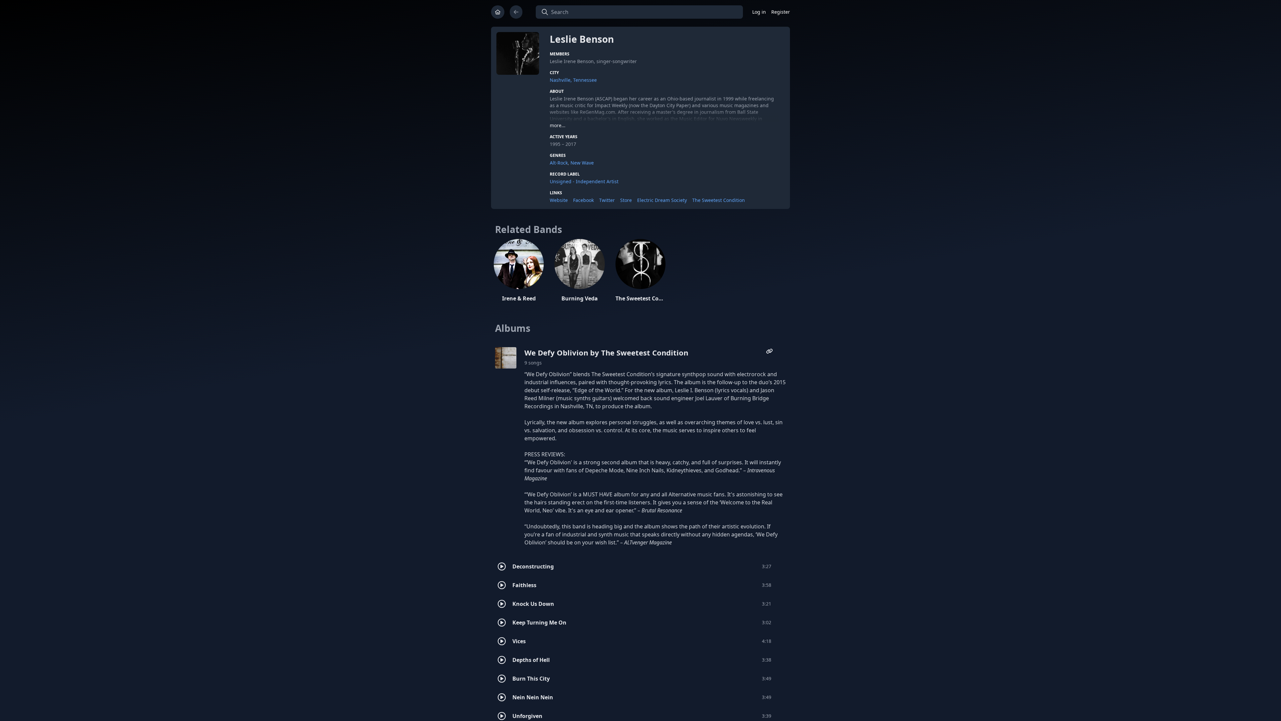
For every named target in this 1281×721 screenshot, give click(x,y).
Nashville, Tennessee (573, 80)
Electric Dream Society (662, 200)
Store (626, 200)
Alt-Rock (559, 163)
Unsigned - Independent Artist (584, 181)
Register (780, 12)
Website (559, 200)
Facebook (583, 200)
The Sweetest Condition (718, 200)
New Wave (582, 163)
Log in (759, 12)
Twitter (607, 200)
